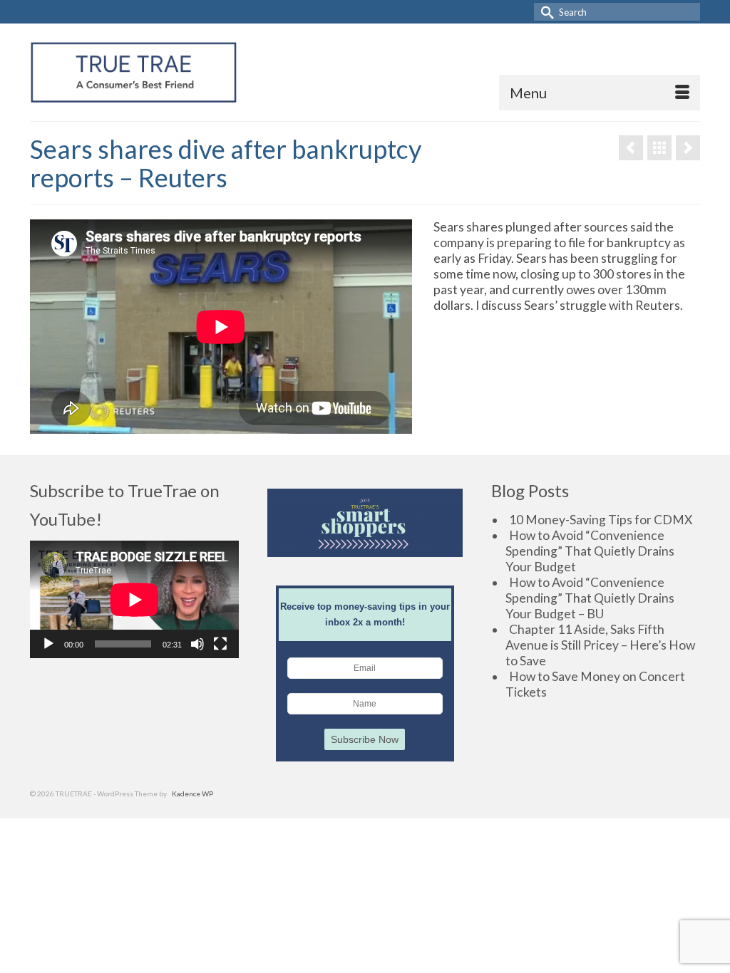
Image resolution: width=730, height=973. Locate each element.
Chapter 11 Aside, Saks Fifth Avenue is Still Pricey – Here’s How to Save (600, 645)
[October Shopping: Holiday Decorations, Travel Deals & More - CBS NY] (631, 147)
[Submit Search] (544, 12)
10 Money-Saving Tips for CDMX (600, 519)
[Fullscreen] (220, 644)
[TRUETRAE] (133, 72)
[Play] (48, 644)
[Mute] (197, 644)
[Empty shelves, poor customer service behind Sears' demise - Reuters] (688, 147)
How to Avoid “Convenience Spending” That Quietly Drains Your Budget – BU (589, 598)
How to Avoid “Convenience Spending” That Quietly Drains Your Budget (589, 551)
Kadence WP (192, 793)
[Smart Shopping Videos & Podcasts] (659, 147)
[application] (134, 599)
